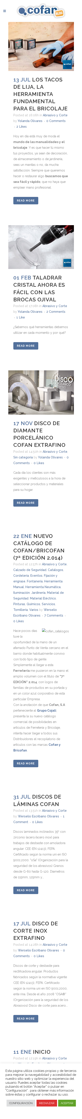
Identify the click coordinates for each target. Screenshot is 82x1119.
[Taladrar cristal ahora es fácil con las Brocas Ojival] (41, 247)
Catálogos (55, 570)
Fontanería (35, 581)
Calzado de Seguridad (29, 570)
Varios (33, 610)
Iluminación (21, 592)
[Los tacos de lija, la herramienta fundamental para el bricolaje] (41, 46)
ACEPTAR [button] (67, 1103)
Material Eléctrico (43, 598)
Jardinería (38, 592)
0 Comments (56, 121)
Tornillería (20, 610)
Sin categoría (23, 457)
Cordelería (21, 575)
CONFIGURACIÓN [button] (21, 1103)
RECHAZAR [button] (46, 1103)
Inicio (42, 1052)
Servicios (48, 604)
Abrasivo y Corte (55, 115)
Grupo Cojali (46, 710)
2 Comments (55, 311)
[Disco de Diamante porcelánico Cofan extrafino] (41, 392)
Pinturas (19, 604)
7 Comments (53, 615)
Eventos (36, 575)
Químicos (33, 604)
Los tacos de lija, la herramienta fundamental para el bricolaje (40, 94)
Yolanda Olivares (30, 121)
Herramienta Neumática (43, 587)
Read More (26, 200)
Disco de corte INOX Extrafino (35, 930)
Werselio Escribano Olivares (38, 816)
